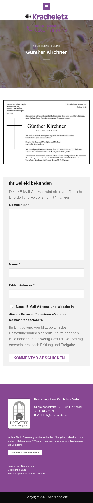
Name (14, 264)
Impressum (13, 466)
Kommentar (19, 205)
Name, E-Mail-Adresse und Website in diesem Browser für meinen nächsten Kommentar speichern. (41, 313)
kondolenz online (47, 46)
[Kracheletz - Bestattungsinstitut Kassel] (46, 17)
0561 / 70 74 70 (48, 411)
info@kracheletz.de (55, 415)
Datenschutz (27, 466)
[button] (46, 7)
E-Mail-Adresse (21, 285)
